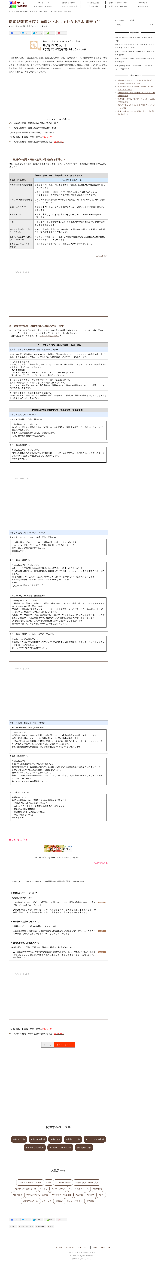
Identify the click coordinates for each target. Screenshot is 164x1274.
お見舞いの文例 (73, 1139)
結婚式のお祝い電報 (49, 335)
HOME (59, 1247)
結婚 (45, 26)
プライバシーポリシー (101, 1247)
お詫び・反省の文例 (95, 1139)
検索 (151, 24)
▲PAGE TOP (102, 255)
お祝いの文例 (19, 1139)
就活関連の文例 (84, 1147)
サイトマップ (83, 1247)
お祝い (12, 26)
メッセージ (37, 26)
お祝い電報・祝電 (24, 26)
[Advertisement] (58, 94)
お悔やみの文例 (38, 1139)
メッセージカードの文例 (60, 1147)
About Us (70, 1247)
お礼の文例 (55, 1139)
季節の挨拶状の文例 (35, 1147)
